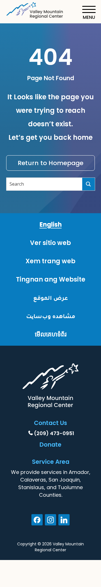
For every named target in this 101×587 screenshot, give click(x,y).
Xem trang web (50, 261)
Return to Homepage (50, 163)
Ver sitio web (50, 243)
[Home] (35, 9)
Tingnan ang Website (50, 279)
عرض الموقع (50, 297)
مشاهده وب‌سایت (50, 316)
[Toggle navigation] (88, 12)
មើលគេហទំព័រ (50, 334)
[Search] (88, 184)
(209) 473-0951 (54, 433)
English (51, 224)
